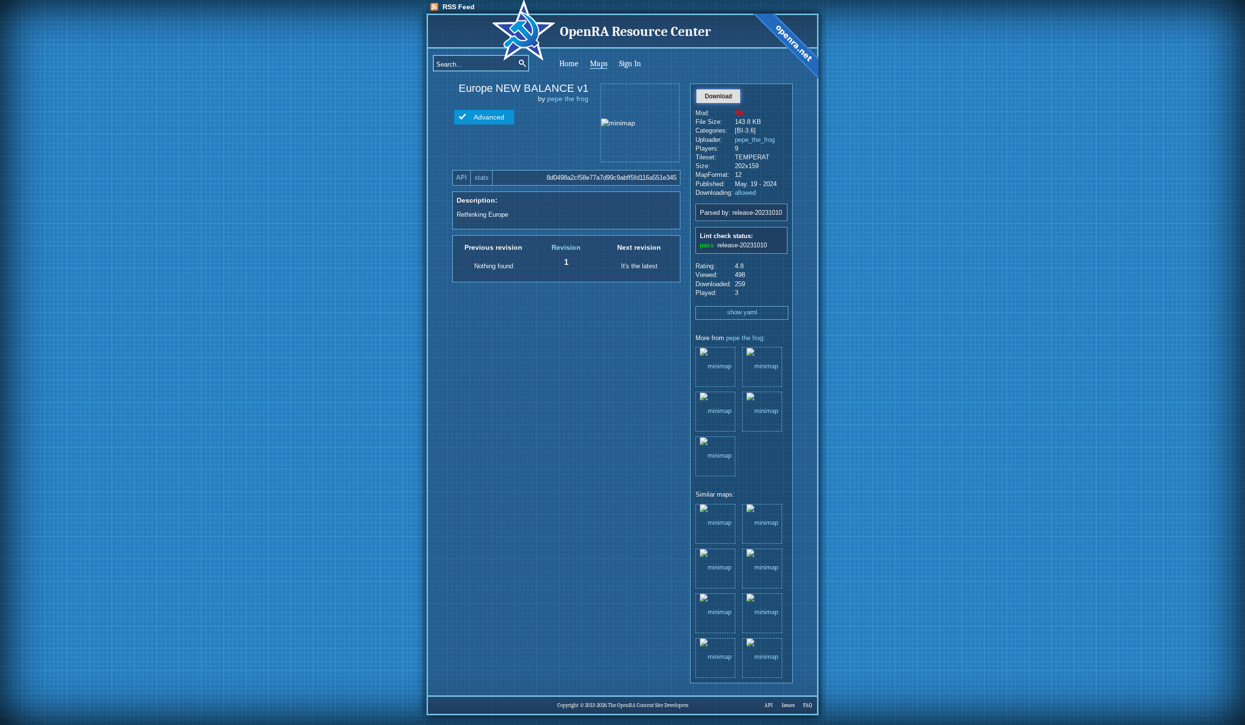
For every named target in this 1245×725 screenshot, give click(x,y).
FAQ (807, 705)
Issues (788, 705)
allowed (745, 193)
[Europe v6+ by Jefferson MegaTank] (715, 523)
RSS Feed (459, 7)
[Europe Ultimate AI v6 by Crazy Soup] (715, 657)
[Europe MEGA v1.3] (762, 411)
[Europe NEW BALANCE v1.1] (715, 411)
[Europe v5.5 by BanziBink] (762, 612)
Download (718, 96)
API (461, 177)
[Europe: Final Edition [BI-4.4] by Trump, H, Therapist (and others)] (762, 657)
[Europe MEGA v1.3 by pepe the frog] (762, 523)
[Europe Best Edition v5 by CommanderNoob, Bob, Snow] (715, 612)
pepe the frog (567, 99)
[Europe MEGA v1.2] (715, 455)
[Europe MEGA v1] (715, 366)
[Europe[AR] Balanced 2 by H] (715, 568)
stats (482, 177)
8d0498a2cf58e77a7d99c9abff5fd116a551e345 (611, 177)
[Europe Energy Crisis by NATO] (762, 568)
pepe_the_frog (755, 140)
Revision (566, 247)
